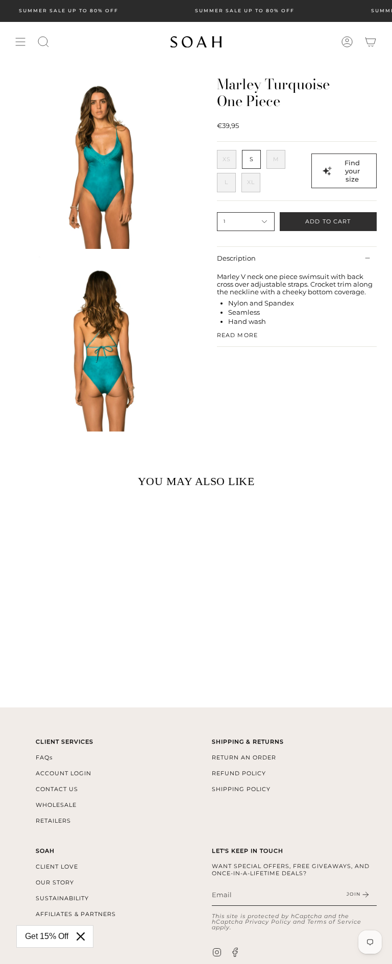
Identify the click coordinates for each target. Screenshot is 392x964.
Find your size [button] (352, 171)
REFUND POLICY (239, 773)
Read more (237, 335)
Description (236, 258)
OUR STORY (55, 882)
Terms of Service (334, 921)
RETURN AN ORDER (244, 757)
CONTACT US (57, 789)
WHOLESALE (56, 804)
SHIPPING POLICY (241, 789)
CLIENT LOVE (57, 866)
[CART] (370, 42)
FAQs (44, 757)
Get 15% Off (46, 936)
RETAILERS (53, 820)
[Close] (81, 936)
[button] (43, 42)
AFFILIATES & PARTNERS (76, 914)
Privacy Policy (268, 921)
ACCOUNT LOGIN (63, 773)
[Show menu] (20, 42)
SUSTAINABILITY (62, 898)
